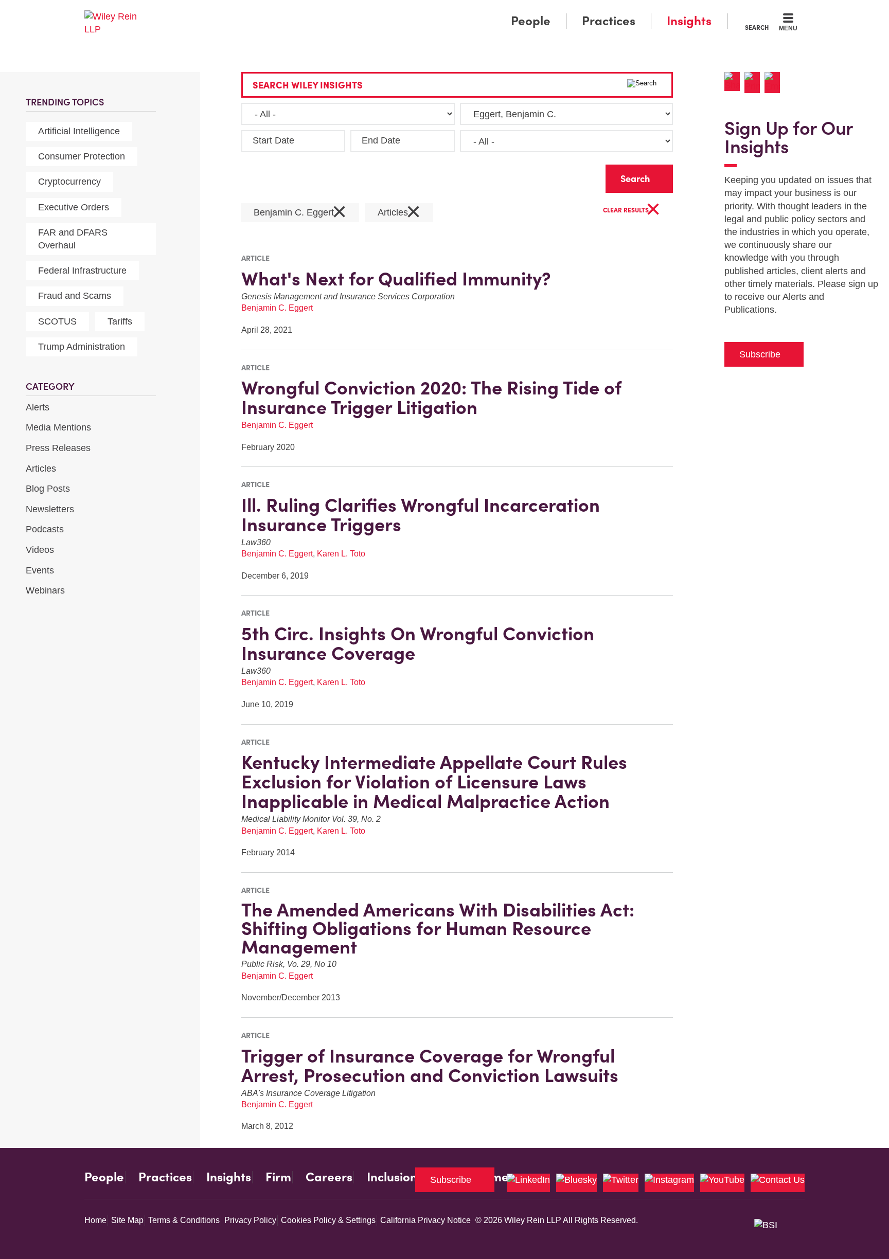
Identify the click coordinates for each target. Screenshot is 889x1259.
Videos (40, 550)
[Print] (754, 82)
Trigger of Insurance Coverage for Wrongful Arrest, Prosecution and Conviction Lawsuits (429, 1065)
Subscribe (759, 354)
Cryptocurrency (69, 181)
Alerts (37, 407)
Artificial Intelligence (79, 131)
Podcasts (45, 529)
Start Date (273, 140)
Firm (278, 1177)
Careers (329, 1177)
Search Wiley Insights (308, 85)
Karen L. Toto (341, 553)
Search (757, 27)
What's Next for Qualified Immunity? (396, 279)
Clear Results (632, 210)
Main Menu (414, 11)
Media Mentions (58, 427)
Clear (581, 176)
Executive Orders (73, 207)
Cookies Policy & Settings (328, 1220)
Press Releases (58, 448)
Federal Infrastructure (82, 270)
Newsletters (50, 509)
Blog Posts (48, 488)
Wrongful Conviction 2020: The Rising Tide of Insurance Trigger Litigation (431, 397)
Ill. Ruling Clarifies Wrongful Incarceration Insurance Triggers (420, 514)
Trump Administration (81, 346)
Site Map (127, 1220)
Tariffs (120, 321)
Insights (689, 21)
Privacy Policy (250, 1220)
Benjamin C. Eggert (300, 212)
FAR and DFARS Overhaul (73, 238)
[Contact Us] (778, 1183)
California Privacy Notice (425, 1220)
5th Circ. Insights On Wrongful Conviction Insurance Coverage (417, 643)
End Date (381, 140)
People (530, 21)
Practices (608, 21)
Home (95, 1220)
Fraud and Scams (74, 296)
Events (40, 570)
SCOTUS (57, 321)
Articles (41, 468)
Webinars (45, 590)
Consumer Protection (81, 156)
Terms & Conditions (184, 1220)
